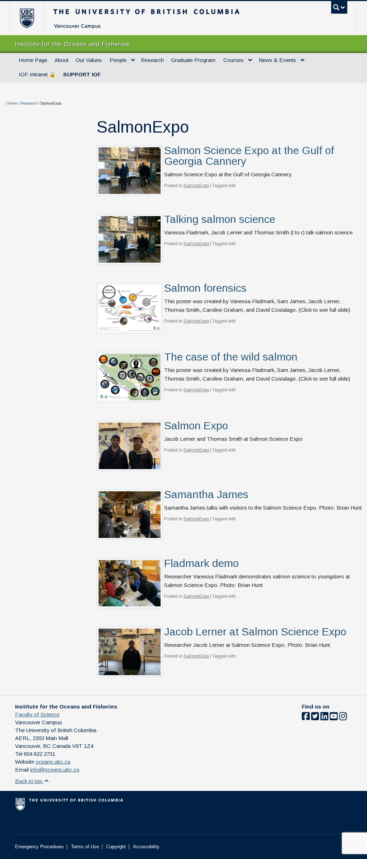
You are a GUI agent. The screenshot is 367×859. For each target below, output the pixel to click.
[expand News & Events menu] (302, 60)
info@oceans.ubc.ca (54, 770)
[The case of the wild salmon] (129, 376)
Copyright (116, 846)
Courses (233, 60)
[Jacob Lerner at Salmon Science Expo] (129, 651)
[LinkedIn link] (324, 718)
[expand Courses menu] (250, 60)
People (118, 60)
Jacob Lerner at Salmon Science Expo (255, 632)
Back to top (29, 781)
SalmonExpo (196, 185)
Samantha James (206, 494)
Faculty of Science (37, 714)
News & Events (277, 60)
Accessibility (146, 846)
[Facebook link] (306, 718)
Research (152, 60)
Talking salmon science (219, 219)
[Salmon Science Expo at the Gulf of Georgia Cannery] (129, 170)
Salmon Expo (196, 425)
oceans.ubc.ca (52, 762)
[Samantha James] (129, 514)
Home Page (33, 60)
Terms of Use (85, 846)
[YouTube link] (334, 718)
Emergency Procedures (39, 846)
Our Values (89, 60)
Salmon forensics (205, 288)
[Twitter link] (315, 718)
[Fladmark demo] (129, 583)
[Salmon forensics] (129, 308)
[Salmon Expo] (129, 445)
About (61, 60)
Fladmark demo (201, 563)
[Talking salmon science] (129, 239)
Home (13, 103)
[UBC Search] (339, 7)
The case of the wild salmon (230, 357)
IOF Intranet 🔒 (37, 74)
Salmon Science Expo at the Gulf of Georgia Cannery (249, 155)
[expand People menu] (133, 60)
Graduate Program (193, 60)
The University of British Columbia (32, 18)
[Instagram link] (343, 718)
